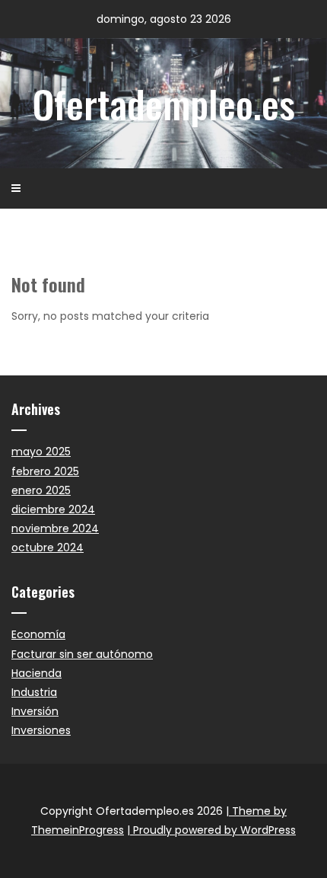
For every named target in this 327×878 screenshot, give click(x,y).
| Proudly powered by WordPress (211, 830)
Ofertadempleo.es (164, 103)
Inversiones (41, 730)
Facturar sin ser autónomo (82, 654)
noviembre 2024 (55, 528)
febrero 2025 (45, 471)
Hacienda (36, 673)
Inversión (35, 711)
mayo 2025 (41, 451)
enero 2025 (41, 490)
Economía (38, 634)
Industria (34, 692)
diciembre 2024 (53, 509)
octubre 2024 (47, 547)
